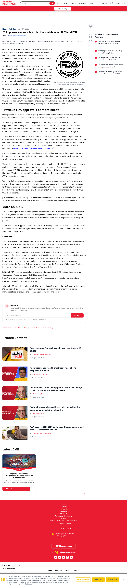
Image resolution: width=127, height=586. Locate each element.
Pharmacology (34, 328)
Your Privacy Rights (63, 523)
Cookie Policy (29, 584)
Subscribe (76, 315)
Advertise (63, 506)
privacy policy (42, 319)
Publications (82, 3)
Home (50, 571)
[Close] (124, 579)
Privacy (63, 518)
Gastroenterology (47, 328)
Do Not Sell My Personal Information (63, 521)
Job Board (63, 514)
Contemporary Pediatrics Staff (42, 354)
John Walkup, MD (38, 394)
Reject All (98, 579)
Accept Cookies (112, 579)
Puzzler (74, 3)
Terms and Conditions (63, 516)
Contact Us (63, 509)
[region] (63, 579)
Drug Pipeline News (20, 328)
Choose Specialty (61, 9)
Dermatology (7, 328)
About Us (63, 504)
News (67, 571)
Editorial (63, 511)
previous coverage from (33, 148)
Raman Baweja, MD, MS (40, 374)
